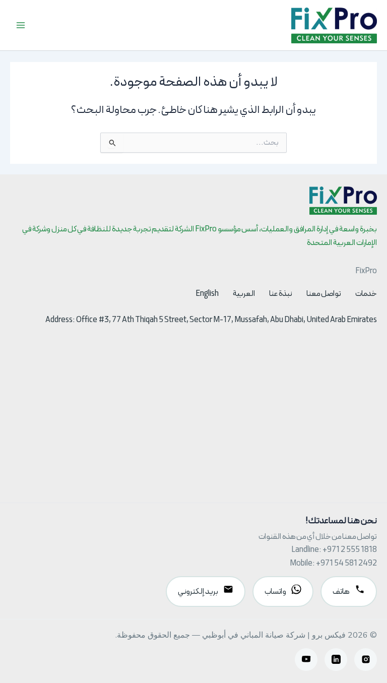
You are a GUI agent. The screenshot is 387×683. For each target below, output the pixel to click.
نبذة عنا (280, 294)
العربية (244, 294)
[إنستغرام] (365, 659)
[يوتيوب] (306, 659)
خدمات (366, 294)
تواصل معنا (323, 294)
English (207, 294)
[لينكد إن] (336, 659)
